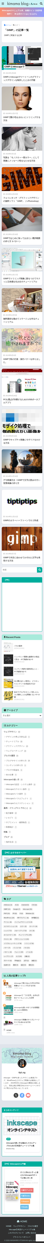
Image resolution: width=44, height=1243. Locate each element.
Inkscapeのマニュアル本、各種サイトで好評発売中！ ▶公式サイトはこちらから (22, 12)
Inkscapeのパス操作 (16, 794)
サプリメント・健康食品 (17, 822)
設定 (23, 965)
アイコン (8, 922)
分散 (27, 956)
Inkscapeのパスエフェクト (18, 798)
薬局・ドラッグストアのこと (17, 808)
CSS (34, 905)
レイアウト (8, 956)
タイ (31, 931)
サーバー (33, 926)
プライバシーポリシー (22, 1237)
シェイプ (8, 931)
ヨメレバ (29, 1180)
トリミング (29, 943)
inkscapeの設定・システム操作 (20, 784)
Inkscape (27, 909)
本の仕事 (11, 775)
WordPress (9, 918)
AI (17, 905)
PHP (7, 913)
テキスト (8, 939)
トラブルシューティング (12, 943)
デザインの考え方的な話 (17, 737)
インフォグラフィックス (23, 922)
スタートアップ (21, 931)
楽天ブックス (27, 1190)
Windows (30, 913)
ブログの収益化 (14, 770)
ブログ (8, 837)
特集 (7, 832)
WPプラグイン (23, 918)
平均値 (18, 960)
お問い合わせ (31, 1233)
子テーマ (8, 960)
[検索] (39, 570)
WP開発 (35, 918)
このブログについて (16, 1233)
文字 (26, 960)
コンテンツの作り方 (16, 765)
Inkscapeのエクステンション (19, 803)
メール (29, 952)
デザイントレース (22, 939)
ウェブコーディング (16, 751)
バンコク (17, 948)
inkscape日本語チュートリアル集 (22, 1229)
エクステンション (10, 926)
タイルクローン (10, 935)
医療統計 (11, 827)
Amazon (26, 1201)
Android (25, 905)
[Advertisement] (22, 607)
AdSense (8, 905)
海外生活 (11, 842)
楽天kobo (26, 1196)
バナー (7, 948)
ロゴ (19, 956)
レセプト (11, 818)
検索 (34, 960)
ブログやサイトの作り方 (18, 761)
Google (16, 909)
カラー (23, 926)
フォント (19, 952)
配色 (31, 965)
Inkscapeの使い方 (13, 779)
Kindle (25, 1207)
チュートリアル (14, 741)
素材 (15, 965)
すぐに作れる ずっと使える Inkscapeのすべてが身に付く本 (29, 1175)
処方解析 (11, 813)
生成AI (7, 965)
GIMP (7, 909)
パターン (8, 952)
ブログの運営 (11, 756)
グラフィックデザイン (17, 746)
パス (27, 948)
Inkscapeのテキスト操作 (17, 789)
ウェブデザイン (12, 732)
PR (15, 913)
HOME (23, 1221)
